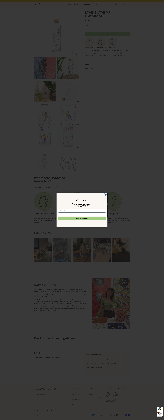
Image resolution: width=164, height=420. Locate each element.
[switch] (159, 415)
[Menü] (162, 407)
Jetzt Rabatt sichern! (82, 218)
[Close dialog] (105, 194)
